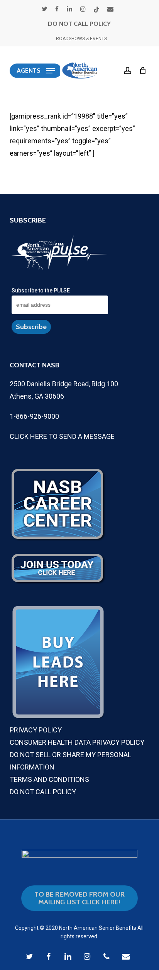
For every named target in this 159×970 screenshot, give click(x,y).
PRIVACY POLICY (36, 730)
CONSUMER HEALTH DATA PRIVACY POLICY (77, 742)
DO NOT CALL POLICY (79, 23)
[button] (36, 71)
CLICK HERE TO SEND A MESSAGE (62, 436)
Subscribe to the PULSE (41, 290)
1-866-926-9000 (34, 416)
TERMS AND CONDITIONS (49, 779)
